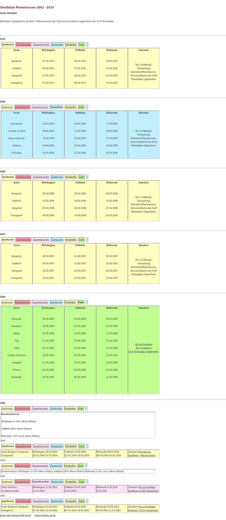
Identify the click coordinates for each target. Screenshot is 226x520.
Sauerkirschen (41, 44)
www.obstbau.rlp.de (45, 515)
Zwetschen (57, 44)
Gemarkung (144, 452)
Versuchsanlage (146, 487)
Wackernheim (148, 455)
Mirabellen (71, 44)
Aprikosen (7, 107)
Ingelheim (133, 491)
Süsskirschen (23, 44)
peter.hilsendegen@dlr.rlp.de (16, 515)
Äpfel (81, 44)
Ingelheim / (134, 455)
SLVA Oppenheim (148, 491)
